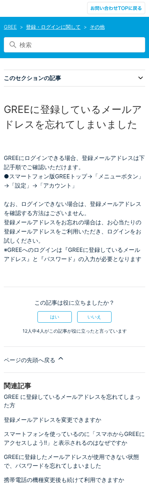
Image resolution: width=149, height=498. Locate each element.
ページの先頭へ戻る (30, 360)
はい (54, 317)
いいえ (94, 317)
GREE (10, 27)
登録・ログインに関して (53, 27)
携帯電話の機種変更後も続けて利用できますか (64, 479)
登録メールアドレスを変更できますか (52, 419)
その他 (97, 27)
